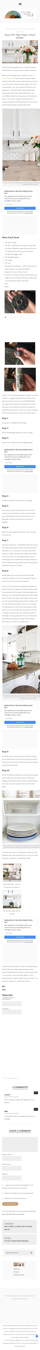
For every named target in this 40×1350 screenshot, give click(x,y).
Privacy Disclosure (11, 1296)
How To (22, 29)
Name (7, 1154)
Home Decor (14, 29)
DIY (7, 29)
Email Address (6, 999)
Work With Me (16, 1299)
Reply (36, 1092)
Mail (6, 1164)
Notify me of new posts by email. (15, 1198)
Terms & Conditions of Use (26, 1296)
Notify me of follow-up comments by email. (19, 1193)
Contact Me (24, 1299)
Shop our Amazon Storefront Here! (19, 1272)
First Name (5, 1008)
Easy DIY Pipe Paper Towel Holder (20, 36)
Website (4, 1174)
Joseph (7, 1095)
